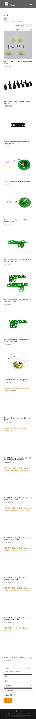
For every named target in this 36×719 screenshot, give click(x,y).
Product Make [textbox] (9, 690)
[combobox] (18, 676)
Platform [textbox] (7, 681)
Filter (8, 700)
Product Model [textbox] (9, 695)
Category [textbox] (7, 686)
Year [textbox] (6, 676)
